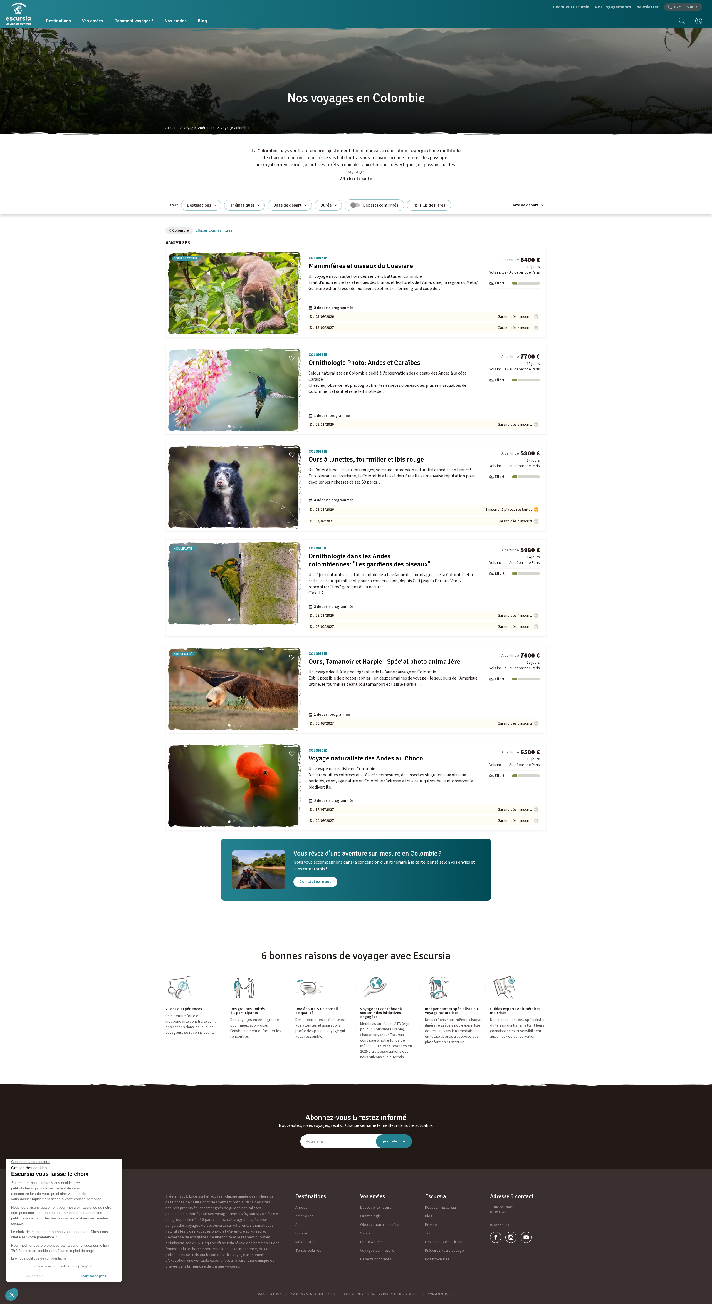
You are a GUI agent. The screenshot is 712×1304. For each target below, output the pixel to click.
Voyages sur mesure (377, 1250)
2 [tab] (235, 329)
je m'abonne (394, 1141)
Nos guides (176, 21)
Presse (431, 1225)
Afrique (301, 1207)
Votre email (315, 1141)
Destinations (58, 21)
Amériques (304, 1216)
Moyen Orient (306, 1242)
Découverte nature (376, 1207)
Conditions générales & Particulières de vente (381, 1294)
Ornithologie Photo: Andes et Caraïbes (364, 363)
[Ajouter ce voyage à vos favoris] (291, 261)
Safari (365, 1233)
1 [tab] (229, 329)
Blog (202, 21)
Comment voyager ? (134, 21)
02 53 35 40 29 (499, 1225)
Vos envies (92, 21)
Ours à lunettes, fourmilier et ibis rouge (366, 459)
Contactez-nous (315, 882)
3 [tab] (240, 329)
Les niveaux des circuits (444, 1242)
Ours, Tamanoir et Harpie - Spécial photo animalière (384, 662)
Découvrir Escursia (571, 7)
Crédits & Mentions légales (313, 1294)
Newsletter (647, 7)
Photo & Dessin (372, 1242)
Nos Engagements (613, 7)
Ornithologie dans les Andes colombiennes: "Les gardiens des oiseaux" (369, 560)
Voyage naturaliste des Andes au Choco (365, 758)
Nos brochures (437, 1259)
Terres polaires (308, 1250)
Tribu (429, 1233)
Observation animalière (379, 1225)
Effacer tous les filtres (214, 230)
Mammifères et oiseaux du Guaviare (360, 266)
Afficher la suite (356, 179)
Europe (301, 1233)
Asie (299, 1225)
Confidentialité (441, 1294)
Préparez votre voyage (444, 1250)
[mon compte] (696, 20)
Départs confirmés (375, 1259)
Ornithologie (370, 1216)
